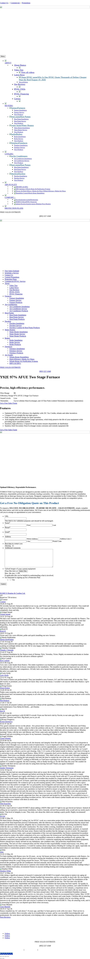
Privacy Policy (31, 950)
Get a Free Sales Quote (8, 403)
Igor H (2, 711)
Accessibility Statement (48, 950)
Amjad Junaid (5, 614)
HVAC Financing (15, 294)
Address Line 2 (65, 539)
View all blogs (23, 82)
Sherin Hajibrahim (7, 640)
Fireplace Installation (17, 349)
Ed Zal (2, 816)
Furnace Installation (16, 298)
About (7, 283)
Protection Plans (11, 279)
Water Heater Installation (18, 332)
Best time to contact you (13, 544)
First (28, 525)
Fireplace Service (15, 351)
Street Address (32, 539)
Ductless (8, 321)
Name (7, 523)
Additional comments (13, 548)
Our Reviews (14, 290)
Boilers (7, 338)
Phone (7, 527)
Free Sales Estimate (12, 271)
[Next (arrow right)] (3, 958)
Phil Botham (4, 701)
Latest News (14, 288)
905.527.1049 (11, 930)
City (28, 541)
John (2, 852)
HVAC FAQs (14, 292)
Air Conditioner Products (18, 311)
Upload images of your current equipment (20, 569)
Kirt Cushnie (4, 661)
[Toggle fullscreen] (3, 956)
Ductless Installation (16, 323)
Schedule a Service (12, 273)
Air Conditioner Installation (19, 307)
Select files (23, 571)
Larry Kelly (4, 675)
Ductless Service (15, 326)
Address (8, 537)
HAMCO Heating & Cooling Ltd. (12, 593)
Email (7, 532)
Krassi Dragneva (6, 722)
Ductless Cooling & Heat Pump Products (24, 328)
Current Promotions (12, 277)
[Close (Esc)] (8, 956)
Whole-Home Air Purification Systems (23, 361)
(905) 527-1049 (45, 371)
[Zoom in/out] (1, 956)
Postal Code (57, 541)
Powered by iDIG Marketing (11, 950)
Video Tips (13, 286)
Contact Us (4, 3)
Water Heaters (10, 330)
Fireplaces (8, 347)
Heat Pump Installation (17, 315)
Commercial (15, 3)
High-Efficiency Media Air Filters (21, 359)
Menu (3, 56)
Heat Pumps (9, 313)
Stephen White (5, 871)
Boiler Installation (15, 340)
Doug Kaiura (5, 688)
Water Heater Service (17, 334)
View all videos (27, 72)
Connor (3, 602)
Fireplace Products (16, 353)
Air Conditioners (11, 304)
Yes (13, 580)
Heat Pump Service (16, 317)
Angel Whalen (5, 738)
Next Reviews (5, 917)
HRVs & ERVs (15, 363)
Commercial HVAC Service (15, 281)
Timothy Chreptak (6, 650)
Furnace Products (15, 302)
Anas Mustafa (5, 907)
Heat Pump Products (17, 319)
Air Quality (9, 355)
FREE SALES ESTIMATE (10, 367)
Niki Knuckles (5, 804)
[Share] (6, 956)
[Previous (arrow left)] (1, 958)
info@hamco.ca (11, 927)
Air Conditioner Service (18, 309)
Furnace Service (15, 300)
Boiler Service (14, 342)
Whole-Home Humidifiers (19, 357)
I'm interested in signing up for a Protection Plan (22, 577)
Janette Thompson (6, 768)
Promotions (26, 3)
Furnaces (8, 296)
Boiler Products (15, 344)
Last (54, 525)
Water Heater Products (17, 336)
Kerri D (3, 631)
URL (7, 516)
